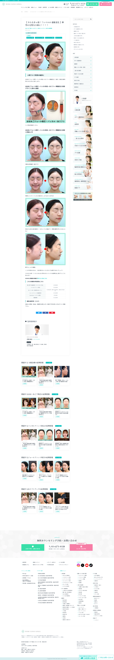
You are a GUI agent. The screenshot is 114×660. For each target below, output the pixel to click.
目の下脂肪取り (97, 575)
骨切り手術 (95, 583)
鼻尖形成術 (65, 600)
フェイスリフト (81, 607)
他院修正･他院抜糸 (97, 610)
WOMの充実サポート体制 (27, 575)
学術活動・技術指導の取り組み (28, 583)
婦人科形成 (95, 606)
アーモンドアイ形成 (82, 595)
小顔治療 (28, 35)
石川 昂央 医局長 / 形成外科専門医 (45, 575)
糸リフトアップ (58, 37)
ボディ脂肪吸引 (64, 588)
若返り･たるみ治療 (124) (79, 38)
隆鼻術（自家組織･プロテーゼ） (68, 605)
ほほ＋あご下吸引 (30, 37)
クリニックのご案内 (25, 7)
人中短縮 (64, 610)
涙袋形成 (96, 580)
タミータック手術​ (82, 616)
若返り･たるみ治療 (81, 605)
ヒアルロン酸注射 (66, 586)
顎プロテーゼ (96, 598)
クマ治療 (95, 573)
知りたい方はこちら (42, 278)
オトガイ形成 (96, 588)
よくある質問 (51, 7)
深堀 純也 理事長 (41, 573)
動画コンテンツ (58, 7)
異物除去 (96, 612)
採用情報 (73, 7)
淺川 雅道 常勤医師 (42, 588)
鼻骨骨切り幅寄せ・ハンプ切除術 (69, 607)
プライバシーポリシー (63, 564)
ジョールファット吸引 (50, 37)
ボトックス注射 (65, 584)
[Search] (91, 19)
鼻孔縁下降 (65, 614)
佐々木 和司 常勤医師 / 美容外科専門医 (46, 577)
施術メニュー (34, 7)
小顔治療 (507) (77, 26)
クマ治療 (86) (76, 40)
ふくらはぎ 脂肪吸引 (66, 595)
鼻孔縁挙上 (65, 612)
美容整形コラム (79, 7)
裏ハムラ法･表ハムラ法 (98, 577)
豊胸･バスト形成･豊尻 (82, 573)
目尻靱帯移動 (81, 601)
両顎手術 (96, 590)
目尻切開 (80, 592)
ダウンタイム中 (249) (78, 49)
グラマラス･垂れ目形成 (83, 590)
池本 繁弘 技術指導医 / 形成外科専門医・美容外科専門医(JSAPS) (48, 598)
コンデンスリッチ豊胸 (83, 575)
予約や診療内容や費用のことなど (88, 657)
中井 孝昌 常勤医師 (42, 580)
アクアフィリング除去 (98, 615)
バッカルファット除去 (40, 37)
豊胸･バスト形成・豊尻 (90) (79, 33)
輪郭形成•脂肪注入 (97, 596)
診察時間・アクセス (26, 577)
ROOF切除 (80, 599)
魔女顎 (95, 600)
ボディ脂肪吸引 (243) (78, 29)
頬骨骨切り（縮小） (98, 585)
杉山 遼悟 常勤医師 (42, 590)
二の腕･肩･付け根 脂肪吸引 (67, 590)
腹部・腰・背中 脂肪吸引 (67, 592)
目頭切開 (80, 588)
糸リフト (96, 603)
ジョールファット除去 (67, 580)
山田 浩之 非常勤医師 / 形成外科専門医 (46, 600)
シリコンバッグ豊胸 (82, 577)
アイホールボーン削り (82, 597)
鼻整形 (62, 598)
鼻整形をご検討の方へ (67, 619)
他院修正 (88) (76, 47)
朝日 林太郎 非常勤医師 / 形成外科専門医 (46, 593)
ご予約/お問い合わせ (105, 657)
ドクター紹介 (66, 7)
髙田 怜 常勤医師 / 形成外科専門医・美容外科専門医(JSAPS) (48, 583)
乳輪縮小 (80, 580)
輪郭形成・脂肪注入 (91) (79, 44)
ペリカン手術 (81, 612)
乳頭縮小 (80, 582)
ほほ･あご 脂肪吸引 (66, 575)
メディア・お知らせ (88, 7)
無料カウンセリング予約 (38, 564)
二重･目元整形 (80, 585)
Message (24, 573)
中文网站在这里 (50, 564)
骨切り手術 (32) (77, 42)
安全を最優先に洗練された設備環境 (26, 580)
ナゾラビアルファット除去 (67, 582)
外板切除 (96, 592)
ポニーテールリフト (82, 610)
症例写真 (45, 7)
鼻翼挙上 (64, 616)
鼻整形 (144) (76, 31)
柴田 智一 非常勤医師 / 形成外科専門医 (46, 595)
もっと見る (48, 362)
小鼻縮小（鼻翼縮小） (67, 603)
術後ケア (95, 618)
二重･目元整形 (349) (78, 35)
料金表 (39, 7)
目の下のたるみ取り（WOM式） (84, 614)
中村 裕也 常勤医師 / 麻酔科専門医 (45, 602)
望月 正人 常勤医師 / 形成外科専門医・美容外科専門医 (48, 586)
